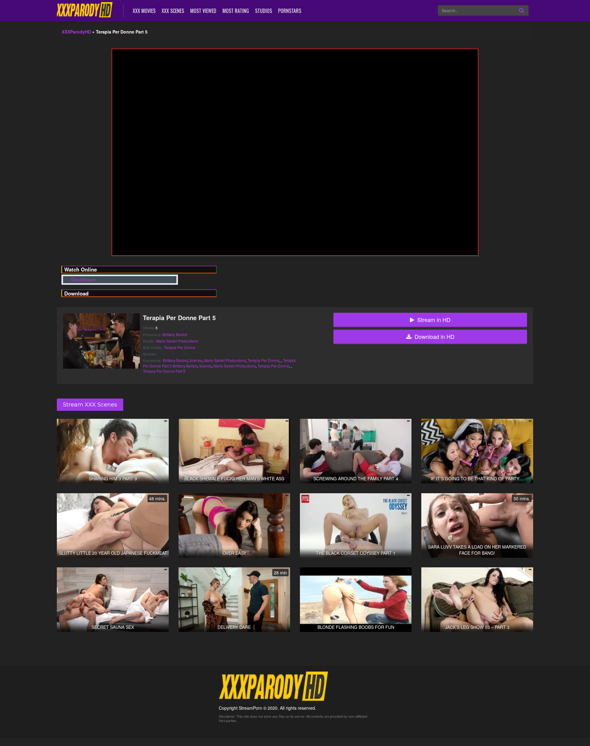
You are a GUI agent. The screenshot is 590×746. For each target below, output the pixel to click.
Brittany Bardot (175, 334)
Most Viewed (203, 10)
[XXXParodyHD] (85, 10)
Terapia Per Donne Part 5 (164, 371)
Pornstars (289, 10)
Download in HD (434, 336)
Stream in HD (433, 319)
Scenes (195, 360)
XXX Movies (144, 10)
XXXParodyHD (76, 32)
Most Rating (235, 10)
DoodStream (83, 279)
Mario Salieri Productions (177, 340)
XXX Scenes (173, 10)
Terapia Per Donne (179, 347)
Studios (263, 10)
